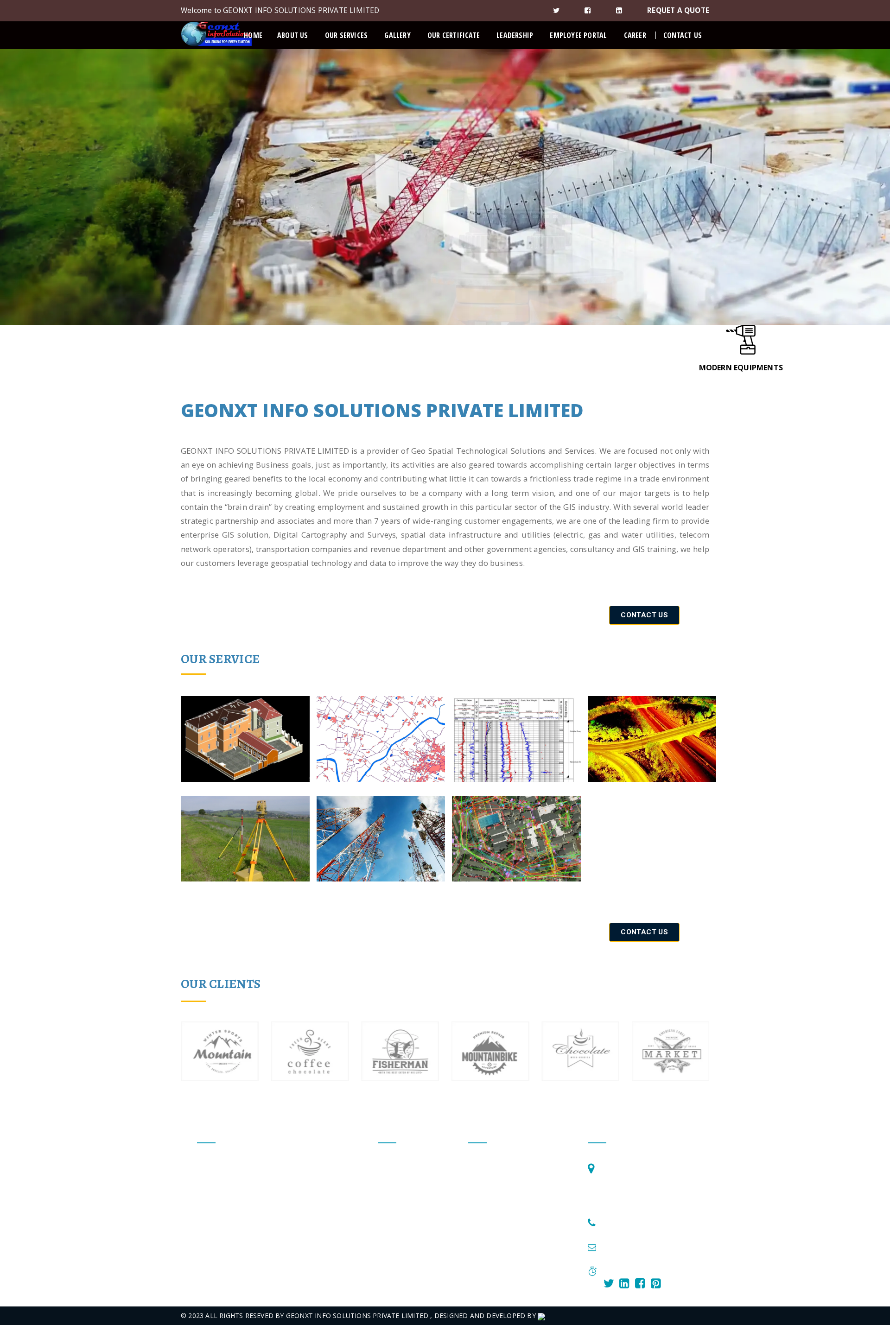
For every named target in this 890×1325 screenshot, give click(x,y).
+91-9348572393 (630, 1223)
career (635, 35)
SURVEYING (486, 1235)
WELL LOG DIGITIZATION (508, 1199)
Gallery (397, 35)
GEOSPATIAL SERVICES (504, 1181)
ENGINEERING (490, 1163)
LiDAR (477, 1217)
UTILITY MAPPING (497, 1272)
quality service (445, 367)
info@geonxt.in (628, 1248)
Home (253, 35)
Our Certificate (453, 35)
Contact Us (644, 615)
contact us (682, 35)
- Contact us (397, 1199)
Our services (346, 35)
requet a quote (678, 10)
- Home (389, 1163)
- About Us (394, 1181)
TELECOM (483, 1253)
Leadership (514, 35)
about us (292, 35)
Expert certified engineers (148, 367)
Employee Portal (578, 35)
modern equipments (741, 367)
